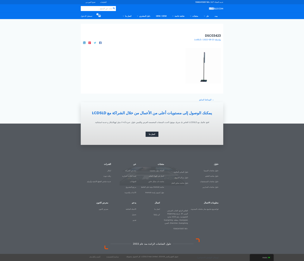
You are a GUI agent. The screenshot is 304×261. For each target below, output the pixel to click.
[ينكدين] (84, 42)
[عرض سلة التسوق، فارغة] (99, 16)
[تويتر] (95, 42)
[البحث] (113, 8)
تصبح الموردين (90, 2)
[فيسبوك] (100, 42)
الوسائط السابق (206, 99)
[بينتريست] (89, 42)
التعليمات (103, 2)
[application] (205, 16)
